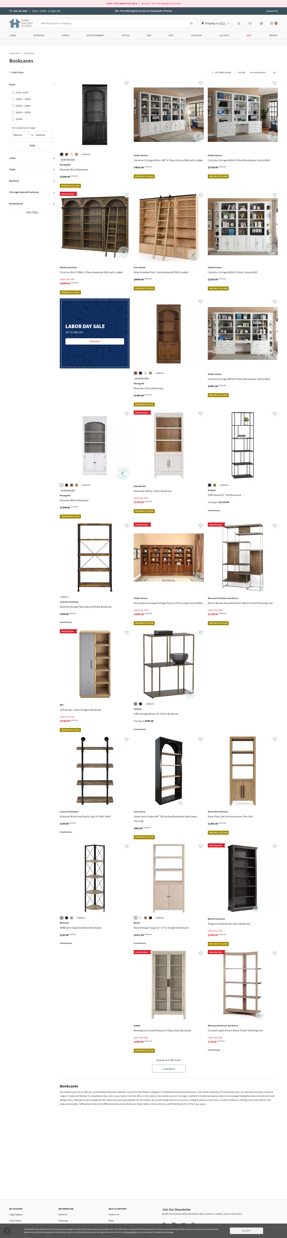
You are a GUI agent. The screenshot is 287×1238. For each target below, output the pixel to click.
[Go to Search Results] (191, 23)
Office (125, 35)
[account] (238, 23)
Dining (65, 35)
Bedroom (39, 35)
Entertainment (95, 35)
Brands (273, 35)
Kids (171, 35)
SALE (249, 35)
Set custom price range (23, 127)
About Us (62, 1214)
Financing (63, 1220)
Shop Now (95, 341)
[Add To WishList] (127, 83)
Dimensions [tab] (16, 203)
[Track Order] (261, 23)
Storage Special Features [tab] (24, 192)
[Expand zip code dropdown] (228, 23)
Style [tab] (12, 169)
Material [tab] (14, 180)
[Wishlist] (250, 23)
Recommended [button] (258, 72)
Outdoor (196, 35)
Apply (32, 145)
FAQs (111, 1220)
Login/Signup (15, 1214)
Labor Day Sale (67, 279)
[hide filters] (17, 72)
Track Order (15, 1220)
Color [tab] (12, 158)
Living (12, 35)
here (171, 1232)
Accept (246, 1230)
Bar (149, 35)
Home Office (15, 53)
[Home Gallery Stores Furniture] (21, 22)
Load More (169, 1068)
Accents (224, 35)
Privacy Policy (131, 1232)
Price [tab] (12, 84)
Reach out (70, 999)
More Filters (32, 211)
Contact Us (272, 10)
